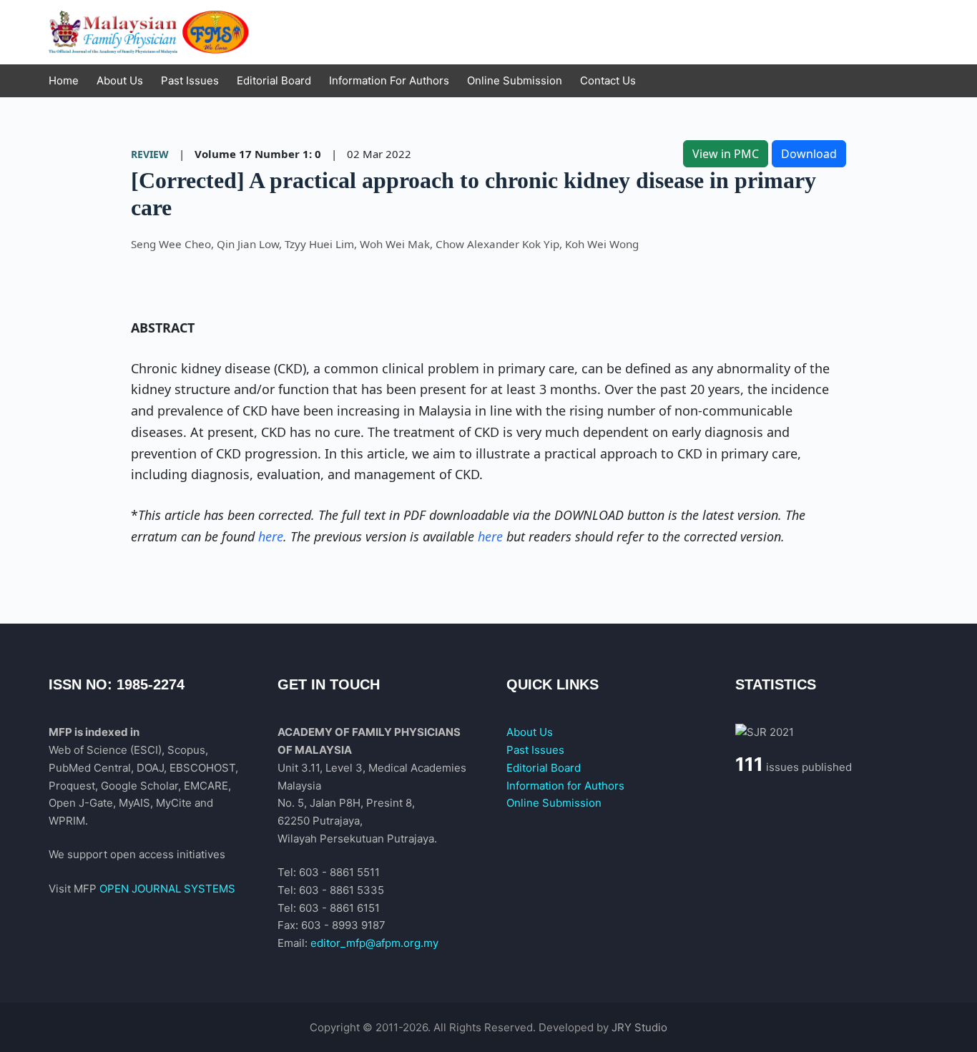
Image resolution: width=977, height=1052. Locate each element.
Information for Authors (565, 785)
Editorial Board (543, 768)
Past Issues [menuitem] (190, 80)
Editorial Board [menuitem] (274, 80)
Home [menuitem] (64, 80)
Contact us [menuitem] (608, 80)
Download (809, 154)
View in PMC (725, 154)
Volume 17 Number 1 (252, 154)
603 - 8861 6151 (339, 908)
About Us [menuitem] (120, 80)
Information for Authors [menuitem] (389, 80)
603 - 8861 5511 (339, 872)
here (270, 536)
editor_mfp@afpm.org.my (374, 943)
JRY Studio (639, 1027)
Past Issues (535, 750)
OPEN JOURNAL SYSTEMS (167, 888)
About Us (529, 732)
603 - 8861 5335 (341, 890)
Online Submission (554, 803)
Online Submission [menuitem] (514, 80)
